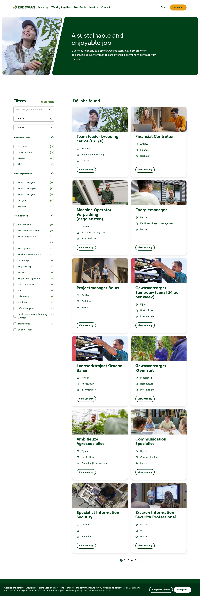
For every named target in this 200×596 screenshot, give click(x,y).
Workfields (80, 7)
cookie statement (101, 591)
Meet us (93, 7)
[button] (163, 7)
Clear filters (47, 102)
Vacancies (178, 7)
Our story (43, 7)
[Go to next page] (138, 560)
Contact (105, 7)
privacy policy (82, 591)
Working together (61, 7)
